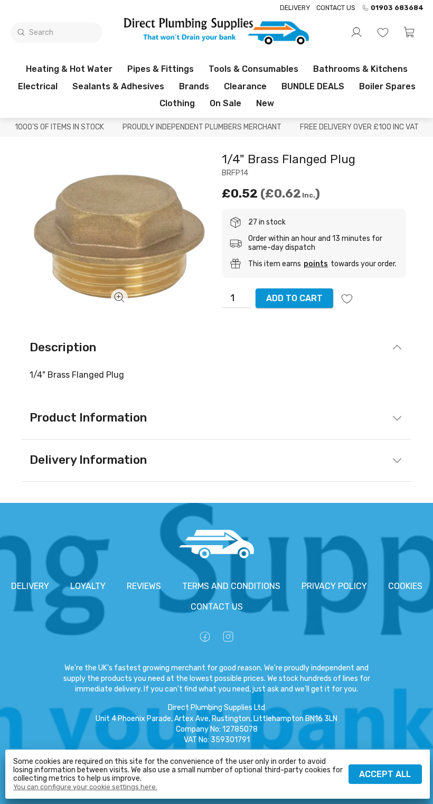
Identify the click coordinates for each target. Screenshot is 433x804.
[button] (409, 32)
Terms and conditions (231, 586)
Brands (194, 86)
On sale (225, 103)
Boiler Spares (387, 86)
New (265, 103)
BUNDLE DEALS (312, 86)
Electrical (38, 86)
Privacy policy (334, 586)
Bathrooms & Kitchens (360, 69)
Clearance (245, 86)
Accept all (385, 774)
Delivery (295, 8)
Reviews (144, 586)
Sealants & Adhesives (118, 86)
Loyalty (88, 586)
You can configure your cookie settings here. (85, 787)
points (316, 264)
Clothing (177, 103)
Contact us (335, 8)
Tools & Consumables (253, 69)
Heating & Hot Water (69, 69)
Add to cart (294, 298)
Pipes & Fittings (160, 69)
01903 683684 (397, 8)
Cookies (405, 586)
